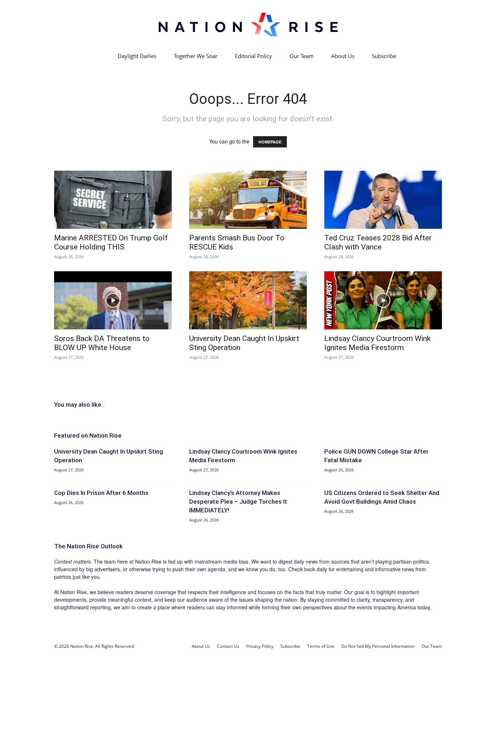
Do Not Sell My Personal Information (378, 646)
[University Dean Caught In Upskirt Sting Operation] (248, 300)
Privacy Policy (259, 646)
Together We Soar (195, 56)
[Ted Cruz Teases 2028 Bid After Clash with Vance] (383, 200)
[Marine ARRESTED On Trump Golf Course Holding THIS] (113, 200)
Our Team (301, 56)
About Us (342, 56)
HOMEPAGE (270, 142)
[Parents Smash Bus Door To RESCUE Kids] (248, 200)
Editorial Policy (253, 56)
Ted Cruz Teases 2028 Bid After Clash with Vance (378, 242)
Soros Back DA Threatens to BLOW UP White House (102, 343)
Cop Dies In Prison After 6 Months (101, 492)
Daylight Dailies (137, 56)
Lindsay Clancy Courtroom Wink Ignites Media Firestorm (377, 343)
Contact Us (228, 646)
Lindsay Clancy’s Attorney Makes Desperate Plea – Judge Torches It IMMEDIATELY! (238, 501)
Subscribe (384, 56)
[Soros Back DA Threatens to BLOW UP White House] (113, 300)
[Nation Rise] (248, 24)
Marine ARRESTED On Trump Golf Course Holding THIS (111, 242)
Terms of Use (320, 646)
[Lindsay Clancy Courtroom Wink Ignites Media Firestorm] (383, 300)
